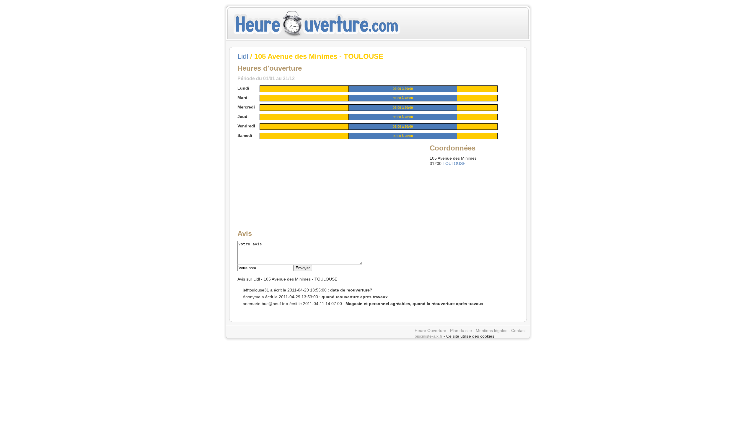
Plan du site (461, 330)
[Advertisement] (282, 180)
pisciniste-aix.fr (428, 336)
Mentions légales (491, 330)
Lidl (242, 56)
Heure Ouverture (430, 330)
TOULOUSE (454, 163)
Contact (518, 330)
